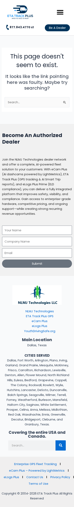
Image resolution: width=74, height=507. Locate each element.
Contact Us (34, 477)
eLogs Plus (11, 477)
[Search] (61, 445)
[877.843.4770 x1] (8, 27)
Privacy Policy (60, 477)
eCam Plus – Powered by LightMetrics (37, 471)
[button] (60, 12)
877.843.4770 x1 (22, 27)
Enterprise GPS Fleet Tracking (35, 464)
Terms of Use (38, 484)
